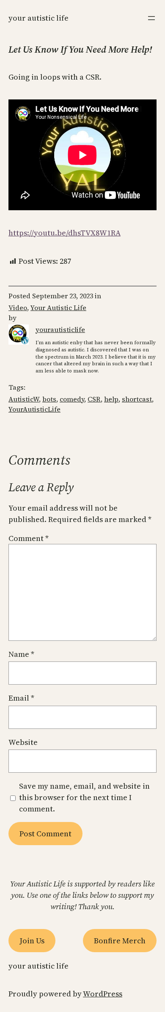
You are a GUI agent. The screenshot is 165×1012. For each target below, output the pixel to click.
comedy (72, 399)
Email (21, 698)
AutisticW (23, 399)
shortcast (137, 399)
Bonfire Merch (120, 940)
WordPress (102, 993)
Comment (28, 538)
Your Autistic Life (38, 18)
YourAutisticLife (34, 409)
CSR (94, 399)
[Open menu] (151, 18)
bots (49, 399)
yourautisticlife (60, 329)
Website (23, 742)
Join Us (31, 940)
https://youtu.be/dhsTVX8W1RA (64, 233)
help (111, 399)
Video (17, 307)
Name (21, 654)
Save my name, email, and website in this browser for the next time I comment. (84, 797)
